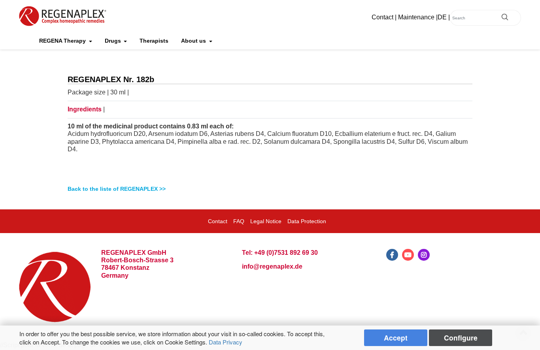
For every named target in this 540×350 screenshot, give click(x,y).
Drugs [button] (114, 41)
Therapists (154, 41)
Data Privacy (225, 342)
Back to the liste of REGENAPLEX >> (117, 189)
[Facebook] (392, 255)
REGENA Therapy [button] (63, 41)
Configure (461, 337)
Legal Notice (265, 221)
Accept (396, 337)
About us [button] (194, 41)
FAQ (238, 221)
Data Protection (306, 221)
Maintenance (416, 17)
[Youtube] (408, 255)
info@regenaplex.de (272, 266)
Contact (382, 17)
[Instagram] (424, 255)
